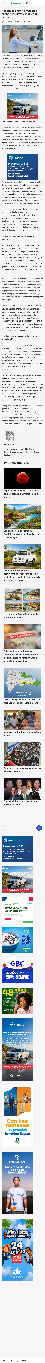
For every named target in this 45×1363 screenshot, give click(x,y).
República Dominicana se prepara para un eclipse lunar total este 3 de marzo (21, 493)
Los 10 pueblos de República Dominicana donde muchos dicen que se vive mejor (22, 534)
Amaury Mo (8, 21)
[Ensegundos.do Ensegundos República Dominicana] (19, 3)
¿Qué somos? (21, 1361)
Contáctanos (7, 1361)
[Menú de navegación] (4, 3)
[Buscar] (39, 828)
